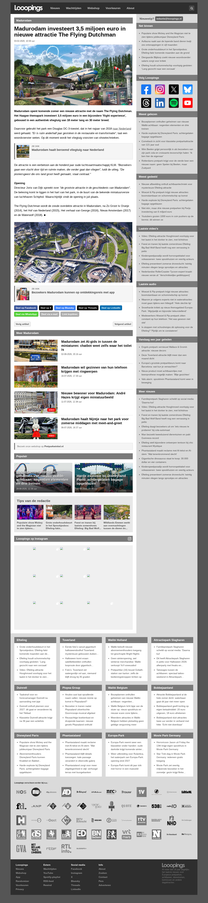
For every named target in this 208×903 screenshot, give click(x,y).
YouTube (48, 873)
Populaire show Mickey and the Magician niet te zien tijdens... (30, 525)
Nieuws (55, 8)
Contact (103, 877)
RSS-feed (48, 881)
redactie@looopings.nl (169, 18)
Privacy (20, 889)
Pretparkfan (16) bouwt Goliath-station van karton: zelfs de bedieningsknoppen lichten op (127, 673)
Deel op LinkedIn (111, 308)
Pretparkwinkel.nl (54, 446)
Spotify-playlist (51, 877)
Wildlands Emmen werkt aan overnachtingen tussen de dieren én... (117, 525)
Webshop (93, 8)
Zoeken (103, 873)
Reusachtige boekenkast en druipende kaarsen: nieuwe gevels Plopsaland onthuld (79, 721)
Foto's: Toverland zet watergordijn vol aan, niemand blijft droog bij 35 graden (80, 673)
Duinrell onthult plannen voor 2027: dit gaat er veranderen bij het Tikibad (36, 709)
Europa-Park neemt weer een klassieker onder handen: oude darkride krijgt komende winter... (127, 746)
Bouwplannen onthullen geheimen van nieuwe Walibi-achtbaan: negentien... (126, 698)
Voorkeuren (113, 8)
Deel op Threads (88, 308)
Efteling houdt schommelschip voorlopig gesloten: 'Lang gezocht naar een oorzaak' (35, 662)
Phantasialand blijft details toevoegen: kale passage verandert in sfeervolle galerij (80, 757)
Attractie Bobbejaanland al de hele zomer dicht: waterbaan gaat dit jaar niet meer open (171, 698)
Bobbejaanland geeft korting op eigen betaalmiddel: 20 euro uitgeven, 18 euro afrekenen (172, 709)
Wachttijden (73, 8)
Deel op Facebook (26, 308)
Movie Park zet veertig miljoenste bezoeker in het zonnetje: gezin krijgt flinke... (171, 769)
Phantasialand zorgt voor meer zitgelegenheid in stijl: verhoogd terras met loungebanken (81, 769)
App (18, 877)
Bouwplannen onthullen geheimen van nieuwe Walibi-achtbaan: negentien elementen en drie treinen (42, 477)
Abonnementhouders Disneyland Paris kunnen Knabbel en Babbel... (32, 757)
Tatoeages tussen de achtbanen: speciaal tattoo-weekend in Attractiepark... (170, 673)
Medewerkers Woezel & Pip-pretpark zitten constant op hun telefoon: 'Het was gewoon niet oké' (166, 319)
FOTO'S (50, 358)
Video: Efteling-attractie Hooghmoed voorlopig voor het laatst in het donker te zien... (35, 673)
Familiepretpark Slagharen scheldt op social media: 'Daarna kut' (173, 650)
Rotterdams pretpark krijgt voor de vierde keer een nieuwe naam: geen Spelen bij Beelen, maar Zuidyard (168, 164)
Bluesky (75, 881)
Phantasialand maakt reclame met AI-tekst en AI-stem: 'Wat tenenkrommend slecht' (80, 746)
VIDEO (51, 410)
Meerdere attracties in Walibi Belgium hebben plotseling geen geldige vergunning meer (127, 721)
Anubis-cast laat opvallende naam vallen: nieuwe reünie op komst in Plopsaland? (81, 698)
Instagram (76, 873)
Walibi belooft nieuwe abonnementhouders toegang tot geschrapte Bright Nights (126, 650)
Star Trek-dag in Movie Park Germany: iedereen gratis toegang (170, 757)
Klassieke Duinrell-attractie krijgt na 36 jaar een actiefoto (36, 719)
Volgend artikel (123, 324)
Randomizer (22, 881)
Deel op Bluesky (65, 308)
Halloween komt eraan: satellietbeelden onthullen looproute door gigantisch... (79, 662)
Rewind (47, 885)
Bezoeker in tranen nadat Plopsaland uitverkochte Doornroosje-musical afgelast (80, 709)
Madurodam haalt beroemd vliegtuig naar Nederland (68, 149)
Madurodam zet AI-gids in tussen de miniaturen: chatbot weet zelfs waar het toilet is (96, 345)
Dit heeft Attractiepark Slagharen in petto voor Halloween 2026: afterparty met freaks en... (173, 662)
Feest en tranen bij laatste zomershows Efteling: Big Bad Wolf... (88, 525)
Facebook (76, 869)
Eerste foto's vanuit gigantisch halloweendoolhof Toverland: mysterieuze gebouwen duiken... (81, 650)
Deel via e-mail (49, 314)
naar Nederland (122, 128)
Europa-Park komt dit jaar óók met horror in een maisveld (126, 767)
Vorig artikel (22, 324)
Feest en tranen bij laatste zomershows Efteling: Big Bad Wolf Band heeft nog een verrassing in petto (166, 247)
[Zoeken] (192, 8)
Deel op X (46, 308)
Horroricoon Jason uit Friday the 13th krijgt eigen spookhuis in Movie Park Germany (173, 746)
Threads (75, 885)
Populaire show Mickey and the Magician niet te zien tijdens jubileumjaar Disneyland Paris (36, 746)
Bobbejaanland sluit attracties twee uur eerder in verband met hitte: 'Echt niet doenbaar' (172, 721)
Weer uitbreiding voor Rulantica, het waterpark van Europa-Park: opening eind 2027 (127, 757)
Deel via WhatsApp (26, 314)
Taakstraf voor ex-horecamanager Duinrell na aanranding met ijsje (34, 698)
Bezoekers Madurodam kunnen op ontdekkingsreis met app (73, 292)
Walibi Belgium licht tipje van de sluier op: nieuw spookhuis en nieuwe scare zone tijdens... (127, 709)
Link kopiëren (70, 314)
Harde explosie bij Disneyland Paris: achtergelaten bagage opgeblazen (101, 479)
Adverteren (105, 885)
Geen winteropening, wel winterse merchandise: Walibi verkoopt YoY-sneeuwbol (126, 662)
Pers (101, 881)
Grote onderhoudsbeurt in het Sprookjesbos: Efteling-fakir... (59, 525)
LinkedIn (76, 889)
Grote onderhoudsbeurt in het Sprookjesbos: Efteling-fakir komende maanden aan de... (35, 650)
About (130, 8)
